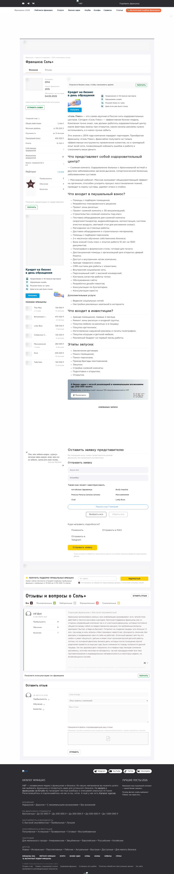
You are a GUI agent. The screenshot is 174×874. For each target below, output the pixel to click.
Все (27, 603)
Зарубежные (73, 841)
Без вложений (88, 805)
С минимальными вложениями (62, 805)
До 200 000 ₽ (59, 814)
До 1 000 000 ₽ (110, 814)
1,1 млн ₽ (61, 123)
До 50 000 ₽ (43, 814)
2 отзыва (37, 311)
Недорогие (28, 805)
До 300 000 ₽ (76, 814)
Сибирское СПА (41, 335)
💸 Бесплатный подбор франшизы (143, 10)
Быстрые (94, 850)
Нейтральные (65, 603)
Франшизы (29, 57)
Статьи (119, 10)
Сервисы (108, 10)
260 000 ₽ (59, 344)
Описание (33, 70)
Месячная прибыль (33, 128)
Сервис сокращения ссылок (46, 866)
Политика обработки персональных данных (116, 866)
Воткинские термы (42, 317)
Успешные (43, 832)
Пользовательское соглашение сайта (43, 864)
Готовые (71, 832)
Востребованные (87, 832)
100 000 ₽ (59, 308)
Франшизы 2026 (22, 10)
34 (63, 157)
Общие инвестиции (33, 123)
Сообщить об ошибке (87, 866)
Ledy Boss (38, 326)
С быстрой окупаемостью (35, 823)
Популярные (28, 832)
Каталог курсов (107, 793)
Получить (31, 207)
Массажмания (40, 344)
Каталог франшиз (33, 780)
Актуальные (82, 850)
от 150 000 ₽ (58, 128)
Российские (104, 841)
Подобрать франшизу (129, 3)
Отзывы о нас (27, 866)
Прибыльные (57, 823)
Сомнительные (109, 603)
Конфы (97, 10)
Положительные (44, 603)
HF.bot (37, 614)
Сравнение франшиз (68, 866)
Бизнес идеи (74, 10)
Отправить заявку (35, 108)
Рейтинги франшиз (44, 10)
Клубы (88, 10)
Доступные (107, 850)
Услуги (62, 856)
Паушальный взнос (33, 138)
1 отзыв (60, 172)
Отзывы (48, 70)
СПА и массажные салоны (61, 57)
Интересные (37, 850)
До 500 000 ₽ (93, 814)
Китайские (117, 841)
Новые (25, 850)
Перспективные (54, 850)
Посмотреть (80, 395)
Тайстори (38, 362)
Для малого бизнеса (125, 850)
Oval (36, 353)
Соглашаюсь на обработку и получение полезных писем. (112, 583)
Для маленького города (34, 841)
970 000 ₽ (59, 317)
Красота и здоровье (43, 57)
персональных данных (111, 583)
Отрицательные (87, 603)
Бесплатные (28, 814)
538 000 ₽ (59, 326)
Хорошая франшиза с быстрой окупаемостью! (92, 613)
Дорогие (40, 805)
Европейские (89, 841)
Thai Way (38, 308)
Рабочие (69, 850)
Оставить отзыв (140, 596)
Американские (56, 841)
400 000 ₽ (59, 138)
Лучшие (71, 823)
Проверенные (58, 832)
